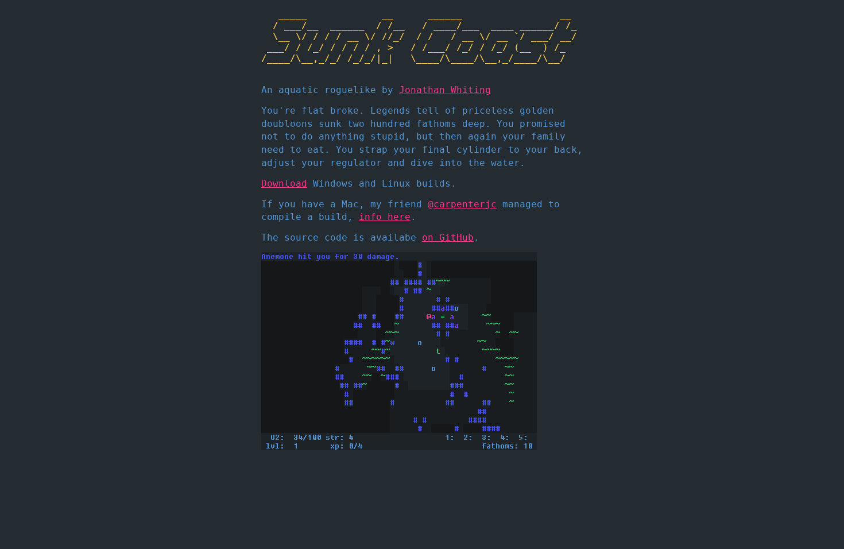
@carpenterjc (462, 204)
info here (385, 216)
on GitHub (448, 237)
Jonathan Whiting (445, 89)
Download (284, 183)
